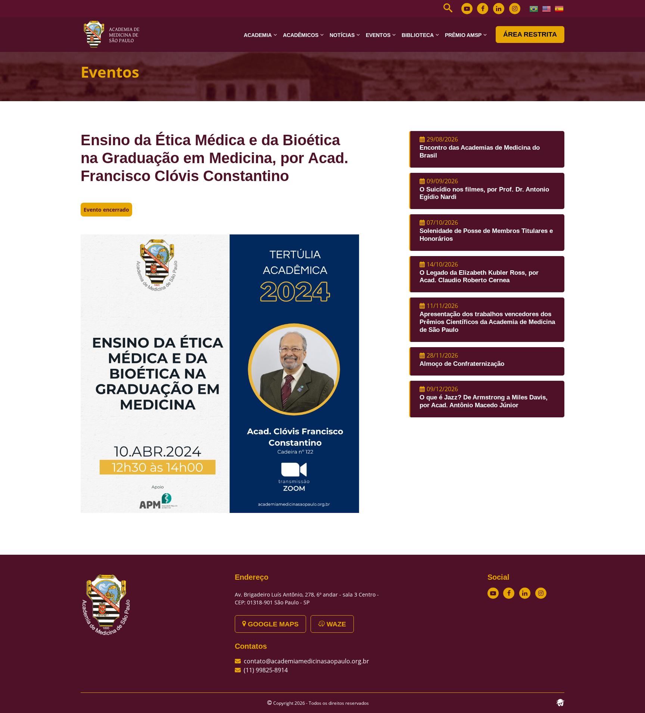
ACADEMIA (258, 35)
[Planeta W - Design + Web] (560, 702)
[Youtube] (467, 8)
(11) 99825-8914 (266, 670)
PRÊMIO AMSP (463, 35)
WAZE (335, 624)
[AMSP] (114, 34)
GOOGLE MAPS (272, 624)
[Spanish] (559, 8)
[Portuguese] (534, 8)
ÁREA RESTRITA (530, 34)
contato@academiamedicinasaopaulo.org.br (306, 661)
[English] (547, 8)
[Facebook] (482, 8)
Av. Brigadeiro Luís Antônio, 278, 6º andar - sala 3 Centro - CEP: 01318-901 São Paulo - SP (307, 598)
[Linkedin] (498, 8)
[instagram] (514, 8)
